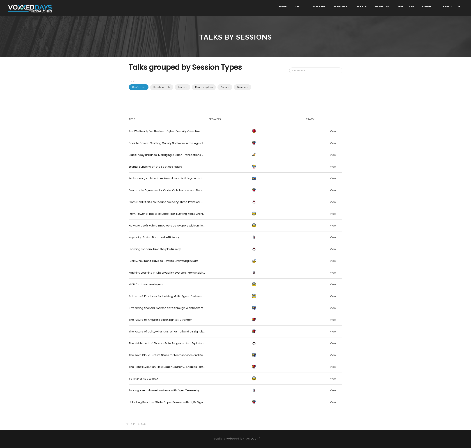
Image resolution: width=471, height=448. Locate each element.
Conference (138, 87)
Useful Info (405, 6)
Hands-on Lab (161, 87)
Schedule (340, 6)
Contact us (451, 6)
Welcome (242, 87)
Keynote (182, 87)
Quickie (225, 87)
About (299, 6)
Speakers (318, 6)
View (333, 131)
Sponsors (382, 6)
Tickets (361, 6)
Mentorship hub (204, 87)
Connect (428, 6)
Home (283, 6)
